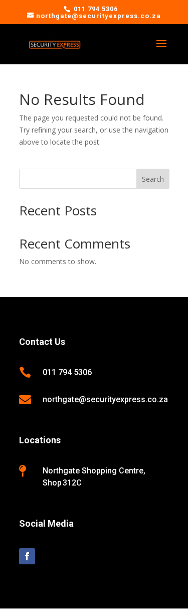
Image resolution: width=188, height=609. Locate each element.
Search (153, 179)
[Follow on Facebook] (27, 556)
